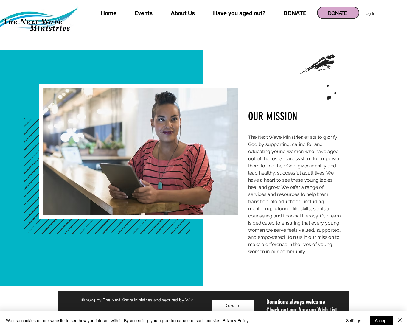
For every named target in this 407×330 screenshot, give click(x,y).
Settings (353, 320)
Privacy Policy (235, 320)
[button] (183, 13)
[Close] (399, 320)
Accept (381, 320)
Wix (189, 300)
